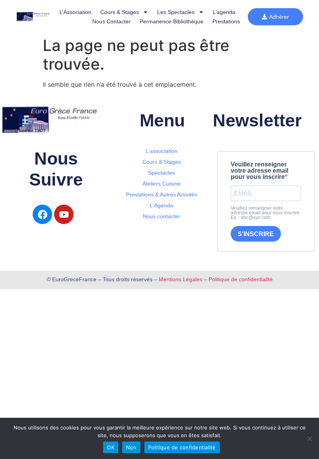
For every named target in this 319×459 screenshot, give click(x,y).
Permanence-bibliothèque (171, 21)
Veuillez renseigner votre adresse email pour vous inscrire (259, 170)
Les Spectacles (176, 12)
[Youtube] (64, 214)
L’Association (75, 12)
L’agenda (224, 12)
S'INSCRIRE (256, 234)
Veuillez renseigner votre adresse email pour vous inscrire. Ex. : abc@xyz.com (266, 213)
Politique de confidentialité (241, 279)
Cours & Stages (119, 12)
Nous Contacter (111, 21)
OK (110, 447)
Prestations (226, 21)
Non (131, 447)
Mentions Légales (180, 279)
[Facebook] (42, 214)
